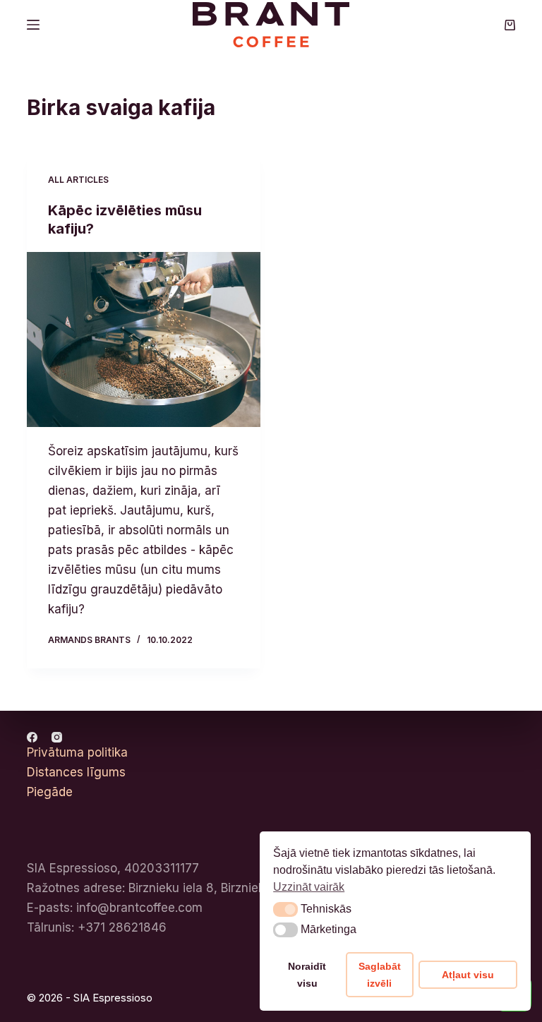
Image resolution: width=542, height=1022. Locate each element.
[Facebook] (32, 737)
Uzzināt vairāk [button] (308, 887)
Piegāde (50, 792)
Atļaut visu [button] (468, 974)
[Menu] (33, 24)
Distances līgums (76, 772)
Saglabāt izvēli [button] (380, 975)
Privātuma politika (77, 752)
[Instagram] (57, 737)
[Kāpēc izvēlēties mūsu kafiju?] (143, 339)
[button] (285, 909)
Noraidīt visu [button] (307, 975)
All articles (78, 179)
